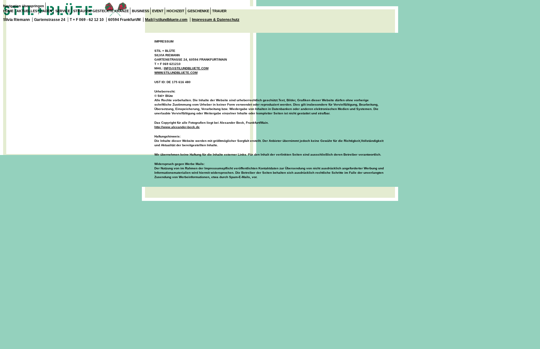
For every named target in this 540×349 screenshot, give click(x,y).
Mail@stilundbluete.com (166, 19)
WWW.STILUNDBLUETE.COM (176, 72)
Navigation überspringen (23, 6)
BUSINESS (140, 11)
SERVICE (62, 11)
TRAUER (219, 11)
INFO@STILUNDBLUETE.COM (186, 68)
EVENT (157, 11)
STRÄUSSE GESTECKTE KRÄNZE (101, 11)
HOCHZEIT (175, 11)
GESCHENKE (198, 11)
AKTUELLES (27, 11)
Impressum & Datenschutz (215, 19)
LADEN (46, 11)
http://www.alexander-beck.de (177, 127)
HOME (8, 11)
